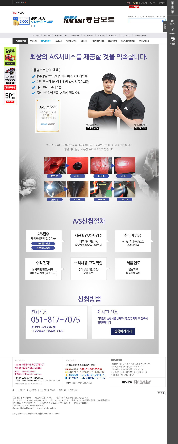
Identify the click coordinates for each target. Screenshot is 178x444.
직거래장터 (126, 35)
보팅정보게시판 (61, 35)
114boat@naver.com (29, 408)
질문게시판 (75, 35)
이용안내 (62, 390)
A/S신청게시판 (140, 35)
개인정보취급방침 (47, 390)
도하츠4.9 (140, 16)
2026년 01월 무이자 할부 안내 (123, 372)
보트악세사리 (144, 41)
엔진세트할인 (46, 41)
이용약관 (33, 390)
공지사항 (47, 35)
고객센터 (73, 390)
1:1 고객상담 (88, 35)
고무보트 (33, 41)
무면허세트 (150, 16)
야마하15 (131, 16)
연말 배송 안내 (117, 375)
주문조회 (152, 3)
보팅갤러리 (113, 35)
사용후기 (101, 35)
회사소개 (36, 35)
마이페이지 (162, 3)
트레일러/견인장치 (128, 41)
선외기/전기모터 (98, 41)
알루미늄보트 (71, 41)
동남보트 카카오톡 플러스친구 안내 (125, 364)
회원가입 (135, 3)
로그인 (128, 3)
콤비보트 (58, 41)
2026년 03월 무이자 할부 (121, 367)
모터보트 (84, 41)
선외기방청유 (160, 16)
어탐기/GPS (112, 41)
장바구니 (144, 3)
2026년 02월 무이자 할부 (121, 369)
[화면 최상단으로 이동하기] (161, 393)
